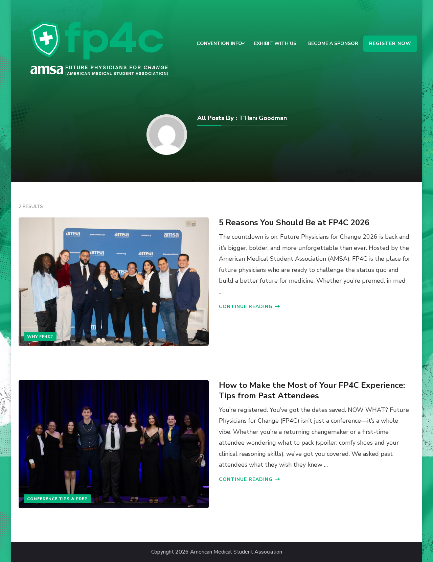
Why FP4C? (40, 336)
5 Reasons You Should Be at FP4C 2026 (294, 222)
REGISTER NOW (390, 43)
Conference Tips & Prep (57, 498)
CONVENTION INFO (219, 43)
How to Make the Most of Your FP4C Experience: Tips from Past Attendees (312, 390)
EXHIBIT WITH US (275, 43)
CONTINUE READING (246, 306)
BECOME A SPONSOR (333, 43)
